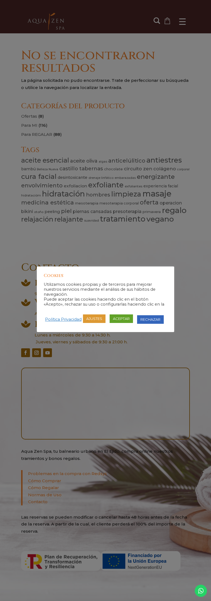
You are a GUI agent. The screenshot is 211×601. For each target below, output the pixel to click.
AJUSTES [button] (94, 318)
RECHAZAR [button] (150, 319)
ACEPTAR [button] (121, 318)
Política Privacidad (63, 319)
